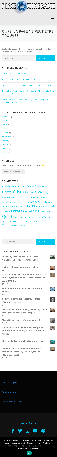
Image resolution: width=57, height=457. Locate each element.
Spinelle (20, 221)
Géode (49, 202)
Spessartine (11, 221)
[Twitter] (20, 431)
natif (14, 210)
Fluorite (5, 145)
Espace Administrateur (12, 401)
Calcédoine (41, 186)
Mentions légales (9, 382)
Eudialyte (46, 193)
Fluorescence (10, 197)
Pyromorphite (45, 211)
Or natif (34, 211)
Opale (4, 152)
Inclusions (14, 206)
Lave (20, 206)
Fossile (5, 202)
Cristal (4, 125)
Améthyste (8, 186)
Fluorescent (24, 197)
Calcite (30, 186)
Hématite (6, 206)
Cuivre (31, 192)
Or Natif (5, 133)
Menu (52, 20)
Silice (4, 221)
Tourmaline (6, 137)
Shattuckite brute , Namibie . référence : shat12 (21, 79)
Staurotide (37, 221)
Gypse (42, 202)
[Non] (53, 447)
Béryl (24, 186)
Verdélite (21, 225)
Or (3, 129)
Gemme (20, 202)
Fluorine (5, 148)
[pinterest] (43, 431)
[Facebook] (13, 431)
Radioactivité (39, 217)
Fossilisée (13, 202)
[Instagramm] (27, 431)
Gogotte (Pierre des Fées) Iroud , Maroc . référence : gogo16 (26, 85)
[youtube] (35, 431)
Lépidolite (27, 206)
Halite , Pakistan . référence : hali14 (16, 73)
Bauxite (18, 186)
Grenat (5, 141)
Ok (29, 453)
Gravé (26, 202)
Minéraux (37, 206)
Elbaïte (38, 192)
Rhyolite (48, 217)
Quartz (4, 121)
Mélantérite (6, 211)
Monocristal (48, 206)
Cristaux (5, 117)
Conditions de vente (11, 392)
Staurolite (28, 221)
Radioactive (28, 217)
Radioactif (19, 217)
